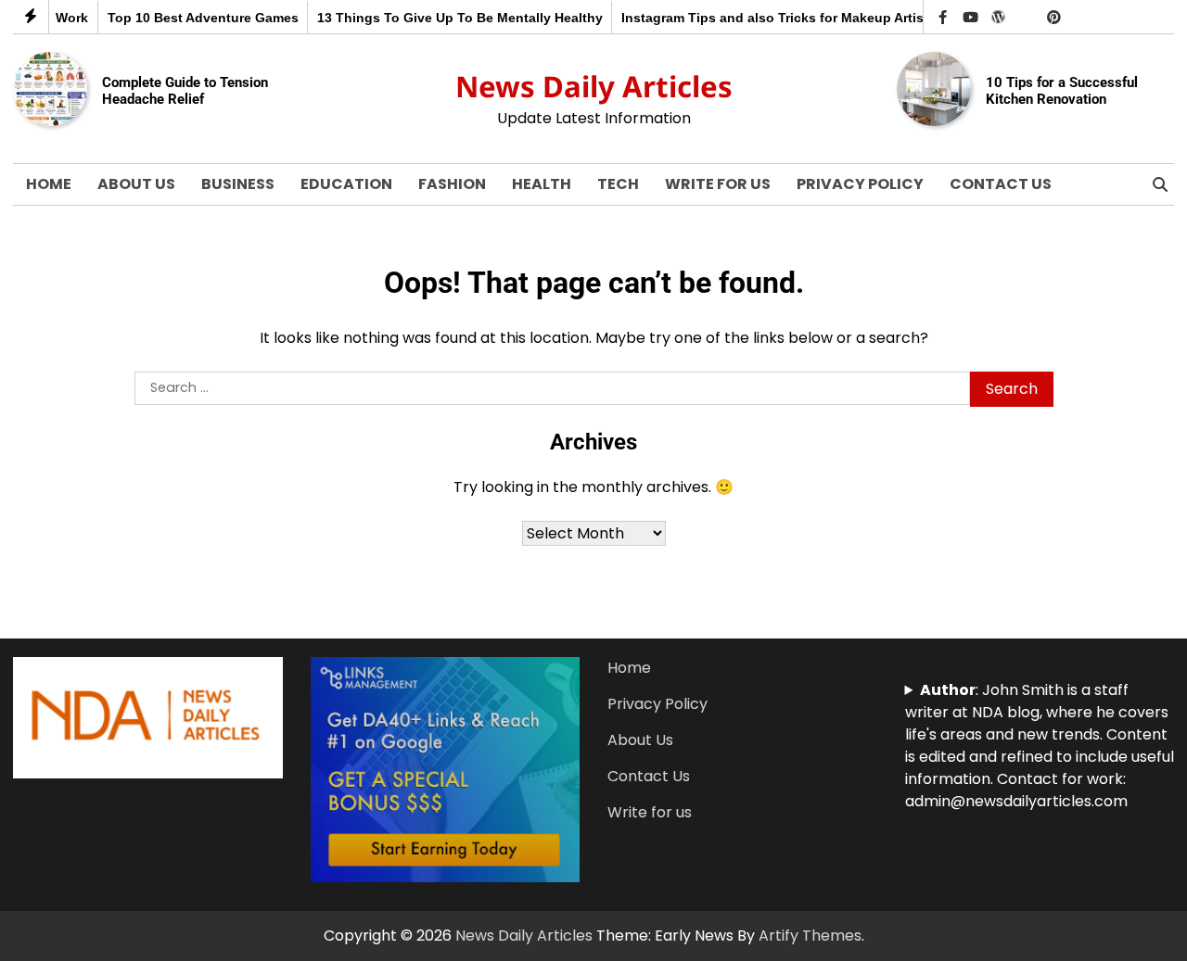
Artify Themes (810, 935)
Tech (618, 184)
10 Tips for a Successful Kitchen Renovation (1062, 90)
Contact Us (1001, 184)
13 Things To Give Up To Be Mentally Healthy (447, 17)
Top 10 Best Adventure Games (190, 17)
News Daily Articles (594, 86)
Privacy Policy (860, 184)
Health (541, 184)
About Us (136, 184)
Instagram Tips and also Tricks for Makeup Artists (765, 17)
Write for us (718, 184)
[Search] (1160, 184)
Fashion (452, 184)
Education (346, 184)
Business (237, 184)
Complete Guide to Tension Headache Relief (185, 90)
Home (48, 184)
